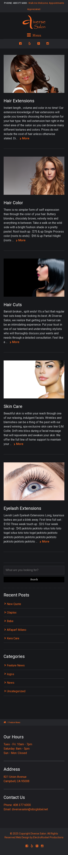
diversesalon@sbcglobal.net (30, 809)
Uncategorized (16, 691)
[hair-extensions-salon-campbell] (34, 74)
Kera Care (13, 638)
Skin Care (13, 406)
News (10, 682)
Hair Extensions (19, 100)
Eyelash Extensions (22, 508)
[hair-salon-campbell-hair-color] (34, 176)
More (25, 138)
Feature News (16, 665)
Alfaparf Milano (16, 630)
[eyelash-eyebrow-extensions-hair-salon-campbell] (34, 481)
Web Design (22, 837)
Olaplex (12, 612)
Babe (10, 621)
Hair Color (13, 202)
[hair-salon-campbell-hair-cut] (34, 278)
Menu (36, 35)
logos (10, 674)
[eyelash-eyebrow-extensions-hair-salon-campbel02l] (34, 379)
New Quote (14, 604)
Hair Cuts (13, 304)
